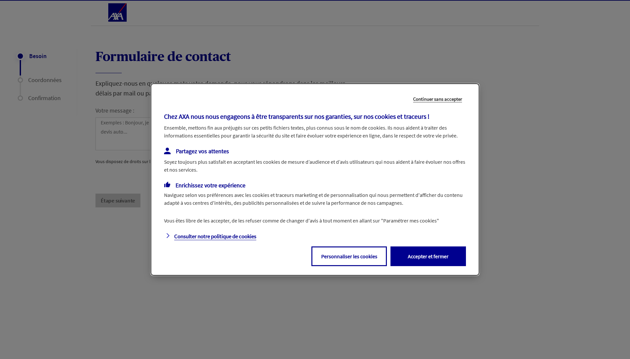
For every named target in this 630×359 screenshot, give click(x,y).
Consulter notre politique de (215, 236)
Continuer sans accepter (437, 99)
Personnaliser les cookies (349, 256)
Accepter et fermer (428, 256)
